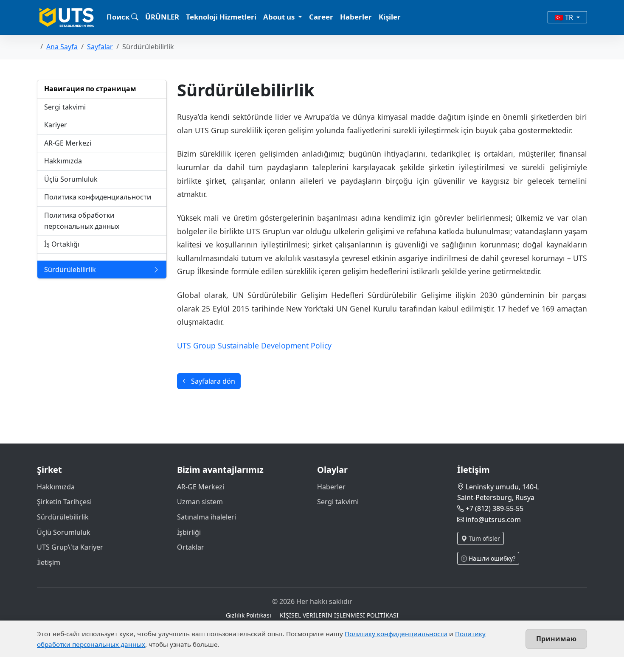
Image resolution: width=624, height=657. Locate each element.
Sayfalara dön (212, 381)
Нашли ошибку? (491, 558)
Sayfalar (100, 46)
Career (321, 17)
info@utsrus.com (493, 519)
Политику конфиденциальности (396, 633)
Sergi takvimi (338, 501)
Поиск (119, 17)
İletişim (48, 562)
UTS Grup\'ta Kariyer (70, 547)
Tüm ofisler (483, 538)
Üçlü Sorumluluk (63, 532)
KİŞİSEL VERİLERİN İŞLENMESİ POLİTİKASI (339, 615)
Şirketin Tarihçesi (64, 501)
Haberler (356, 17)
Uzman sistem (200, 501)
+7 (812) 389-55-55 (494, 508)
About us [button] (279, 17)
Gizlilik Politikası (248, 615)
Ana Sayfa (62, 46)
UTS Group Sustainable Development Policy (254, 345)
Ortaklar (190, 547)
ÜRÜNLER (162, 17)
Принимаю (556, 638)
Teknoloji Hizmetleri (221, 17)
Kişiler (390, 17)
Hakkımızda (56, 486)
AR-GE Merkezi (200, 486)
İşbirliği (189, 532)
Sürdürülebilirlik (63, 517)
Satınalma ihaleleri (206, 517)
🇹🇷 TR (565, 17)
